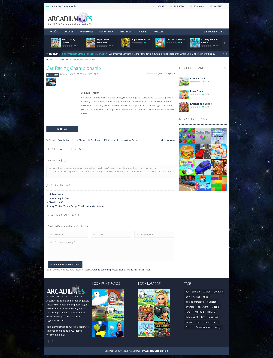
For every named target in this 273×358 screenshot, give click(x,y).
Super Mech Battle (141, 39)
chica (205, 296)
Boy (92, 140)
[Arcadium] (70, 18)
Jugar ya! (62, 128)
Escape (98, 140)
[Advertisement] (169, 19)
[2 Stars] (150, 73)
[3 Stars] (152, 73)
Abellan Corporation (156, 350)
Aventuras (86, 31)
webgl (218, 327)
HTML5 (106, 140)
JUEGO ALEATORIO (213, 31)
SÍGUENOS (218, 6)
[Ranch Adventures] (187, 135)
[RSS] (53, 341)
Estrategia (106, 31)
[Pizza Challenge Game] (219, 167)
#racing (74, 140)
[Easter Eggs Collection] (187, 167)
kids (111, 140)
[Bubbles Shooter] (219, 135)
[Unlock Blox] (219, 182)
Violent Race (56, 194)
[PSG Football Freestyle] (116, 328)
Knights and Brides (201, 103)
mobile (117, 140)
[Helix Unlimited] (100, 328)
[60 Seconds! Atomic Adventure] (116, 296)
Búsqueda (199, 6)
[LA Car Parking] (187, 182)
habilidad (199, 311)
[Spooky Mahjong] (162, 328)
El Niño (215, 306)
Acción (54, 31)
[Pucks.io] (203, 167)
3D (80, 140)
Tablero (142, 31)
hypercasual (192, 316)
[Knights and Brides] (184, 106)
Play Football (197, 78)
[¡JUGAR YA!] (56, 42)
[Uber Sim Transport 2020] (100, 312)
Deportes (125, 31)
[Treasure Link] (219, 151)
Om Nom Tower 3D (176, 39)
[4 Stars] (154, 73)
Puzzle (189, 327)
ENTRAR (160, 6)
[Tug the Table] (203, 182)
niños (215, 321)
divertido (190, 306)
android (86, 140)
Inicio (52, 59)
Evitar (188, 311)
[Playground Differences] (146, 328)
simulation (126, 140)
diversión (211, 301)
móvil (199, 321)
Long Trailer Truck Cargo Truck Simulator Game (76, 206)
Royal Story (196, 91)
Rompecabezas (204, 327)
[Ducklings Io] (100, 296)
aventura (218, 291)
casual (196, 296)
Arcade (68, 31)
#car (60, 140)
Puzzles (159, 31)
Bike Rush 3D (56, 202)
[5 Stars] (156, 73)
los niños (213, 316)
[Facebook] (48, 341)
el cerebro (203, 306)
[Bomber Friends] (162, 312)
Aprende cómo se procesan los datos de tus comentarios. (121, 269)
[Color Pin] (203, 135)
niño (207, 321)
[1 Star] (148, 73)
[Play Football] (184, 81)
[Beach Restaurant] (187, 151)
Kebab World (69, 53)
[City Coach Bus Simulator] (203, 151)
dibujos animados (195, 301)
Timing (135, 140)
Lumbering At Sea (59, 198)
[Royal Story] (184, 94)
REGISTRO (179, 6)
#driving (66, 140)
